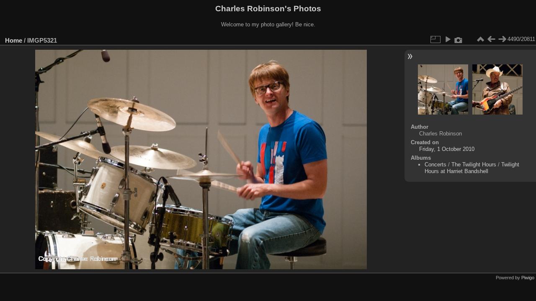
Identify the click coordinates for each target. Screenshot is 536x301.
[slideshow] (447, 39)
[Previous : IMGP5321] (491, 39)
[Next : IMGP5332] (502, 39)
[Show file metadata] (458, 39)
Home (13, 40)
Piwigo (527, 277)
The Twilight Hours (473, 164)
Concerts (435, 164)
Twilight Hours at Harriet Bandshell (472, 167)
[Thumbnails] (480, 39)
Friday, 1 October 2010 (446, 149)
